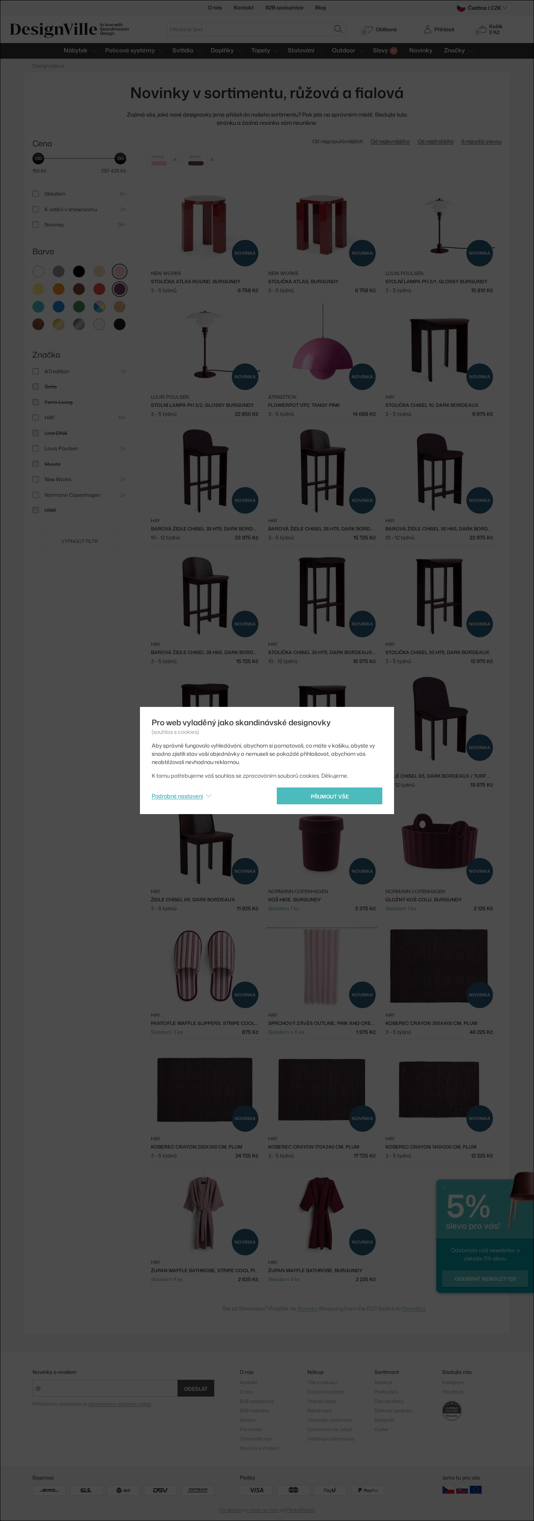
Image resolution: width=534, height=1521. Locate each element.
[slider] (38, 158)
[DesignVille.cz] (448, 1489)
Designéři (385, 1420)
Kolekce (383, 1382)
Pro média (251, 1429)
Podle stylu (386, 1391)
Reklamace (319, 1410)
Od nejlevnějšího (390, 141)
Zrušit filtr (175, 160)
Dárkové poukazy (393, 1410)
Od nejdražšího (436, 141)
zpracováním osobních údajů (119, 1404)
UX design (230, 1510)
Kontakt (244, 7)
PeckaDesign (301, 1510)
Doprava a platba (325, 1391)
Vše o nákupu (322, 1382)
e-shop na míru (262, 1510)
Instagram (453, 1382)
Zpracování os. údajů (329, 1429)
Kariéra (247, 1420)
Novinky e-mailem (54, 1371)
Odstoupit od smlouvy (331, 1438)
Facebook (453, 1391)
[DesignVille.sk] (462, 1489)
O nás (215, 7)
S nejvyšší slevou (481, 141)
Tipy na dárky (389, 1401)
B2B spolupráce (284, 7)
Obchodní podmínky (329, 1420)
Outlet (381, 1429)
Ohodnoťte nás (256, 1438)
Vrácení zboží (322, 1401)
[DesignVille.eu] (475, 1489)
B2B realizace (254, 1410)
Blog (320, 7)
